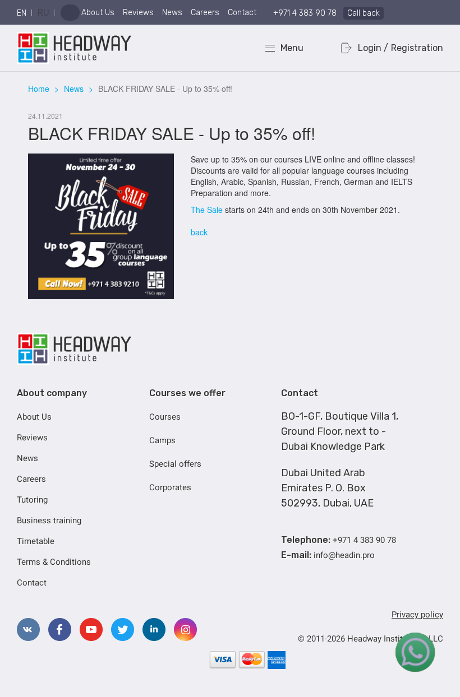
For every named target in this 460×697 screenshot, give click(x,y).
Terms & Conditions (54, 562)
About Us (97, 12)
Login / (373, 48)
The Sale (207, 209)
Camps (162, 440)
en (21, 13)
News (172, 12)
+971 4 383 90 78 (305, 13)
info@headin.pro (344, 555)
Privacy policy (417, 615)
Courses (165, 417)
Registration (417, 48)
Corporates (170, 487)
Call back (363, 13)
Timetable (35, 541)
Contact (242, 12)
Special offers (175, 464)
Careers (205, 12)
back (199, 232)
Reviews (138, 12)
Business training (49, 520)
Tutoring (32, 500)
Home (38, 88)
